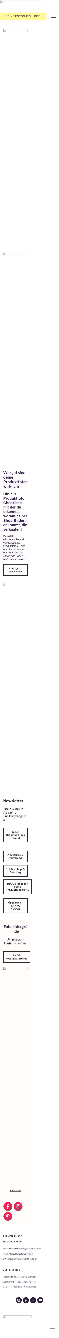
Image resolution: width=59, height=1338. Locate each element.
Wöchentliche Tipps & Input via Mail (19, 1282)
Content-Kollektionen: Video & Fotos (19, 1286)
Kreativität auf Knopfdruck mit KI (18, 1254)
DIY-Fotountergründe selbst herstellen (20, 1259)
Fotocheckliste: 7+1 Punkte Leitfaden (19, 1277)
